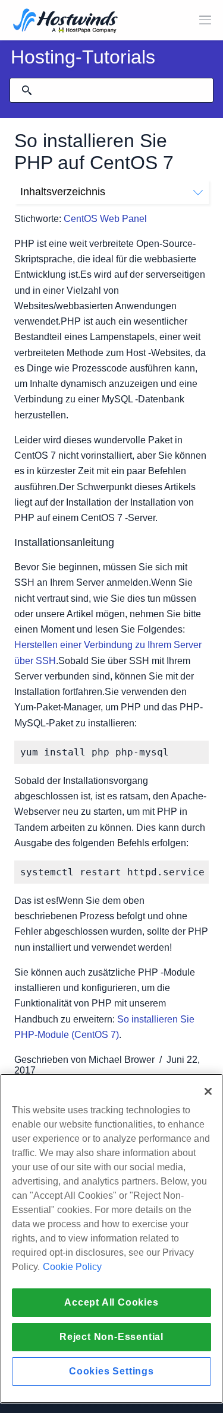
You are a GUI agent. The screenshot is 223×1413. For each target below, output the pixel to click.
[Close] (208, 1091)
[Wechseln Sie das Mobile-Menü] (205, 20)
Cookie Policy (72, 1267)
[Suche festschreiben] (26, 90)
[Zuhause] (65, 22)
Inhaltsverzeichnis (62, 192)
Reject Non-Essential (111, 1337)
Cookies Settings (111, 1371)
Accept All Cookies (111, 1302)
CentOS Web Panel (105, 219)
